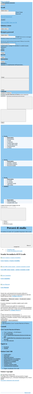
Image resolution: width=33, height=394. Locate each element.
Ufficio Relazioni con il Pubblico (12, 358)
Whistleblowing (8, 363)
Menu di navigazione (22, 246)
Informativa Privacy (9, 357)
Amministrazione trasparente (11, 366)
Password (18, 14)
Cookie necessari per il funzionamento (10, 314)
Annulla (3, 93)
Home (5, 221)
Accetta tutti (25, 299)
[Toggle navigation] (13, 115)
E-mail (17, 36)
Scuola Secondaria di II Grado (14, 251)
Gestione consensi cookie (10, 364)
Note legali (6, 356)
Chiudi (2, 53)
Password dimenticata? (6, 16)
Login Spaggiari (12, 42)
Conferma (8, 93)
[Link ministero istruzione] (8, 2)
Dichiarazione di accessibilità (11, 360)
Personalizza (4, 299)
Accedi (2, 4)
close (2, 122)
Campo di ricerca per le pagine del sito (10, 205)
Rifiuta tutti (13, 299)
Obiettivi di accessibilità (10, 361)
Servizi (5, 222)
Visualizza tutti (10, 249)
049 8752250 (9, 333)
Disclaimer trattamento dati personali (10, 380)
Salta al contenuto (5, 1)
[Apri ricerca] (19, 103)
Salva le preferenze (13, 320)
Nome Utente (19, 12)
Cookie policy (7, 354)
